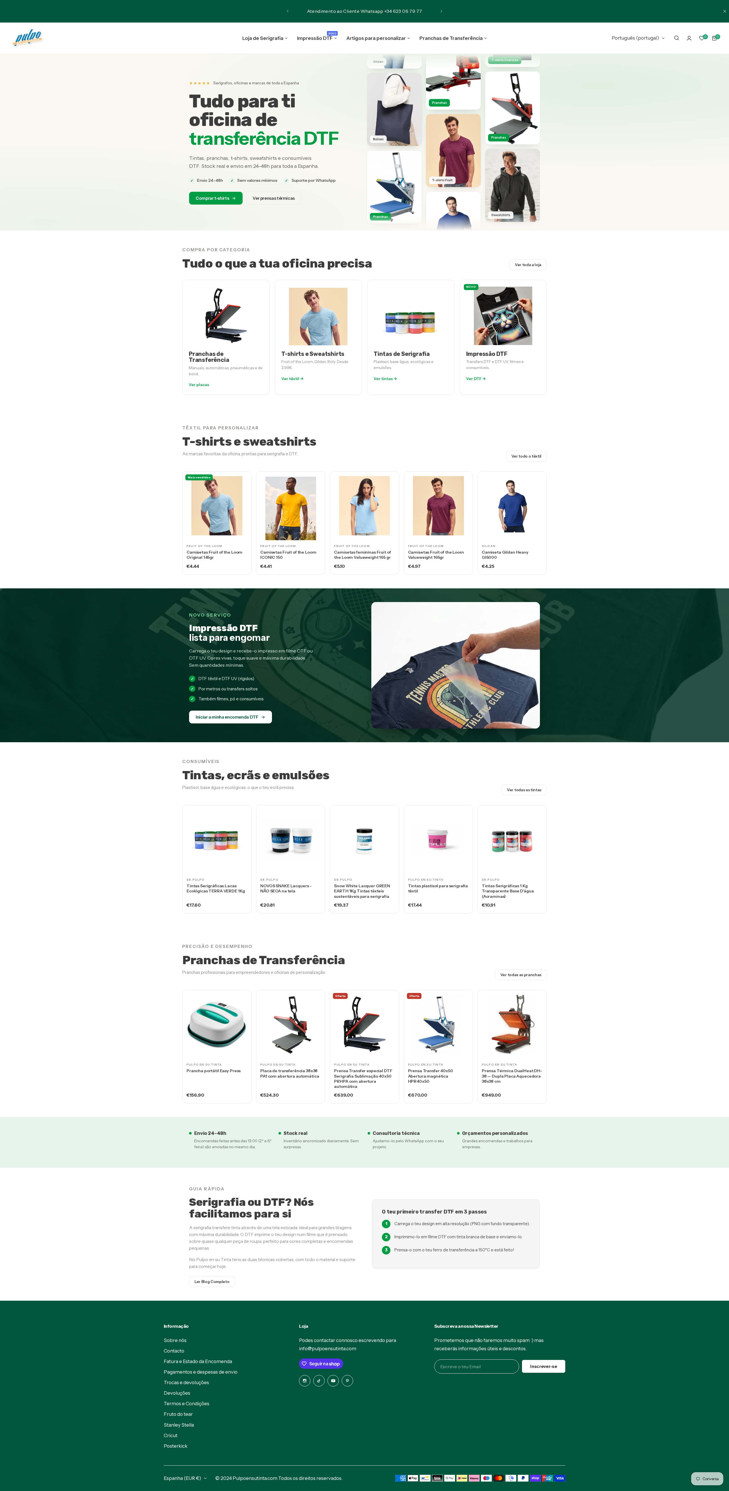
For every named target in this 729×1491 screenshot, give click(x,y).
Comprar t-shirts (212, 198)
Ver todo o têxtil (526, 456)
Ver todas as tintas (524, 790)
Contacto (174, 1351)
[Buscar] (676, 38)
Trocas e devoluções (186, 1382)
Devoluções (177, 1393)
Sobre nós (175, 1340)
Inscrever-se (543, 1366)
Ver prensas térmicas (274, 198)
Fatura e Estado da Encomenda (198, 1361)
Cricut (170, 1435)
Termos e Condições (186, 1403)
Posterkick (175, 1446)
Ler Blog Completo (212, 1281)
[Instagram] (304, 1380)
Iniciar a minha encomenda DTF (227, 717)
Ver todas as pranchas (520, 974)
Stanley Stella (179, 1425)
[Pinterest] (347, 1380)
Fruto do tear (178, 1414)
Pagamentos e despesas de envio (200, 1372)
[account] (689, 38)
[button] (287, 11)
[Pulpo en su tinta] (27, 38)
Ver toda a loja (528, 264)
